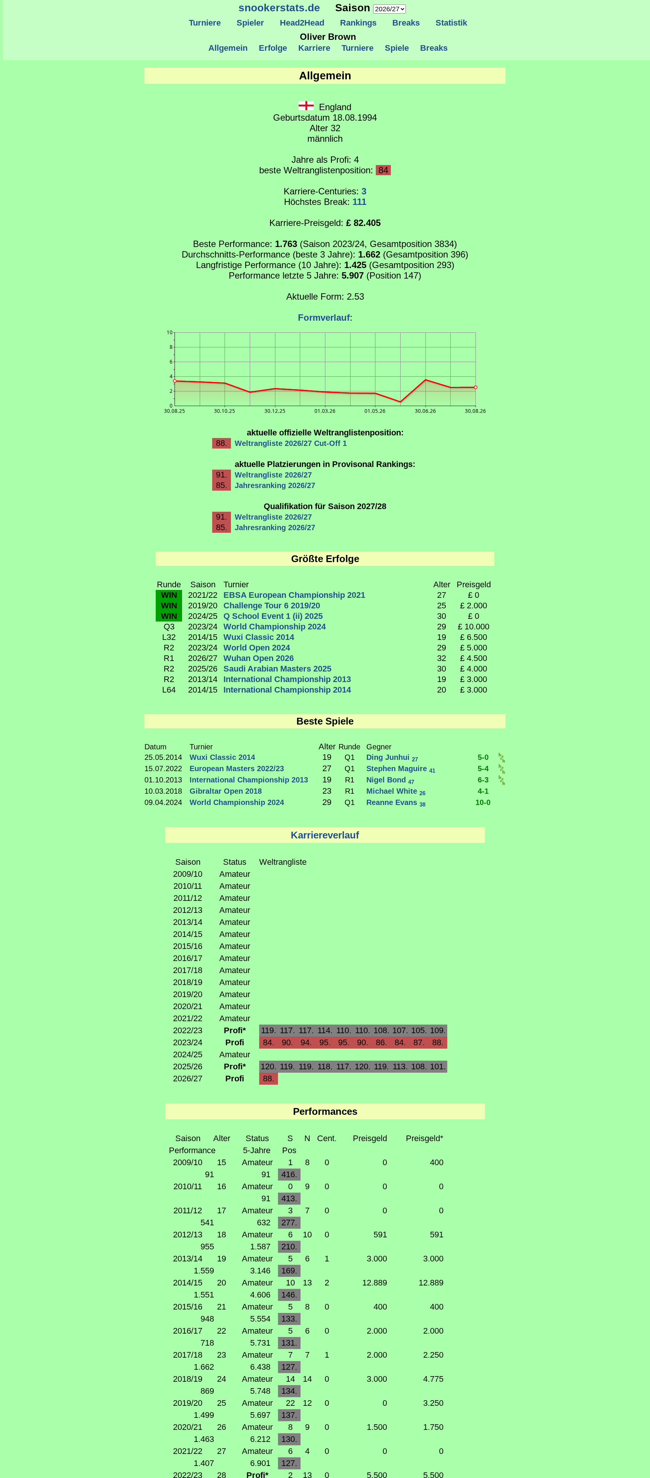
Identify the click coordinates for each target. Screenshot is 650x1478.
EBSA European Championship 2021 (294, 595)
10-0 (483, 802)
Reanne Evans (395, 802)
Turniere (205, 22)
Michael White (395, 791)
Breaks (406, 22)
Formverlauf (324, 317)
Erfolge (273, 48)
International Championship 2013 (287, 679)
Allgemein (228, 48)
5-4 (483, 768)
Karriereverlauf (325, 835)
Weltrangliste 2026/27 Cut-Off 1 (291, 443)
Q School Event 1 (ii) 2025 (273, 616)
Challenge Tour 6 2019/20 (271, 605)
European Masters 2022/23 (237, 768)
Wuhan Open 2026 (258, 658)
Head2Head (302, 22)
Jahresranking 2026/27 (275, 485)
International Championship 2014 (287, 689)
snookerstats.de (279, 8)
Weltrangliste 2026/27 (273, 475)
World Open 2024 (256, 647)
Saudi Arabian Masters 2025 (277, 668)
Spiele (396, 48)
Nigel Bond (390, 780)
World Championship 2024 (274, 626)
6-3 (483, 780)
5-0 (483, 757)
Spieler (250, 22)
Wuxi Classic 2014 (258, 637)
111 (359, 202)
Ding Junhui (392, 757)
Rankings (358, 22)
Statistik (451, 22)
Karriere (314, 48)
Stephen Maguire (400, 768)
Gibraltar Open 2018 (226, 791)
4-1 (483, 791)
